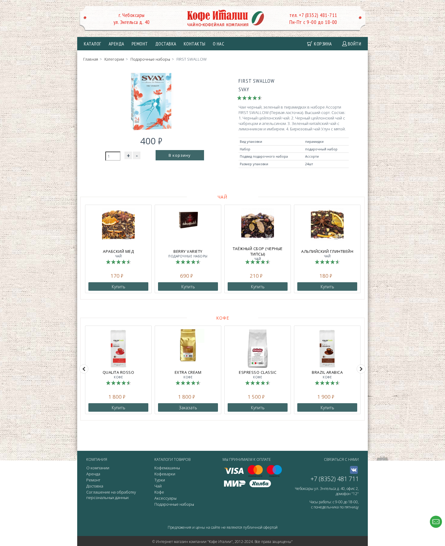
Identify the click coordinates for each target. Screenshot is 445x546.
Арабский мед (118, 253)
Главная (90, 59)
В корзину (180, 155)
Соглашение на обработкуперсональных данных (111, 494)
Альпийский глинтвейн (327, 253)
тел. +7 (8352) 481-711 (313, 15)
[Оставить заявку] (436, 522)
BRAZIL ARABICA (327, 374)
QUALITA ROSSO (118, 374)
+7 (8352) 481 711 (335, 479)
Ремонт (140, 44)
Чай (222, 197)
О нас (218, 44)
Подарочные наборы (150, 59)
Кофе (222, 318)
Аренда (116, 44)
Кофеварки (164, 474)
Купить (118, 287)
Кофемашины (167, 468)
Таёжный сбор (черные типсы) (258, 253)
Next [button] (361, 368)
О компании (97, 468)
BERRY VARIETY (188, 253)
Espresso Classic (257, 374)
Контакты (195, 44)
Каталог (92, 44)
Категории (114, 59)
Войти (354, 44)
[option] (118, 249)
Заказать (188, 407)
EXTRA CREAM (188, 374)
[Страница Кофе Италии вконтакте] (354, 470)
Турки (159, 480)
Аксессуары (165, 498)
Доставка (165, 44)
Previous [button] (83, 368)
